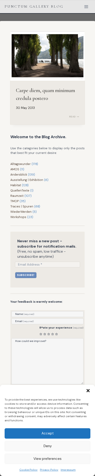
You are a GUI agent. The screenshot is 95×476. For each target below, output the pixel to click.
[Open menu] (86, 6)
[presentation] (47, 56)
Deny (48, 446)
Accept (48, 433)
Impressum (68, 470)
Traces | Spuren (21, 206)
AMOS (14, 169)
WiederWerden (21, 212)
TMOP (14, 201)
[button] (88, 390)
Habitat (15, 185)
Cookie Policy (28, 470)
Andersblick (18, 175)
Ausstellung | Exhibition (26, 180)
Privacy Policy (49, 470)
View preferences (47, 458)
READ (74, 116)
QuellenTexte (19, 190)
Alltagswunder (20, 164)
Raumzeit (17, 196)
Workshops (18, 217)
